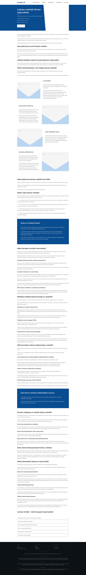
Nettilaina (59, 559)
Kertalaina (55, 553)
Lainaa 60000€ (56, 564)
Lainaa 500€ (32, 563)
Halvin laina (51, 559)
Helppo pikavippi (30, 559)
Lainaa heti (19, 558)
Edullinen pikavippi (55, 558)
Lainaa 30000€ (40, 564)
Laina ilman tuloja (41, 559)
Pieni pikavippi (47, 559)
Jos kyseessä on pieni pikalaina (23, 53)
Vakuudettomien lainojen (22, 71)
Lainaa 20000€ (30, 564)
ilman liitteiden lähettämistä (62, 382)
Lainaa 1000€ (37, 563)
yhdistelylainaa (22, 168)
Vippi (40, 553)
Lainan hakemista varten (22, 38)
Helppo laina (31, 558)
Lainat (36, 546)
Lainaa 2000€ (47, 563)
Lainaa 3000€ (51, 563)
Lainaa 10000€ (66, 563)
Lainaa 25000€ (35, 564)
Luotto (20, 559)
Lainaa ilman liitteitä (25, 558)
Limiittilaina (55, 559)
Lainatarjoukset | (61, 558)
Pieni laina (49, 558)
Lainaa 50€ (19, 563)
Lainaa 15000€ (24, 564)
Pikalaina (36, 547)
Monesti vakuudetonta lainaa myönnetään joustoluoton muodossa (30, 334)
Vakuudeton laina (28, 553)
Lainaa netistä (36, 559)
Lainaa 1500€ (42, 563)
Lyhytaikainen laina (65, 559)
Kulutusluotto (44, 553)
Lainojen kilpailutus (24, 559)
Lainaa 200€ (28, 563)
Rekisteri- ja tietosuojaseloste (22, 548)
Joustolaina (35, 558)
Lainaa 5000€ (61, 563)
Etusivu (18, 546)
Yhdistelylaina (37, 548)
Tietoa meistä (19, 547)
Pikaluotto (59, 553)
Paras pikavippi (40, 558)
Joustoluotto (48, 553)
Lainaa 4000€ (56, 563)
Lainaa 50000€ (51, 564)
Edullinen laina (45, 558)
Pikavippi (52, 553)
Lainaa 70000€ (61, 564)
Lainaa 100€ (23, 563)
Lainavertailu (66, 558)
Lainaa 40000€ (45, 564)
